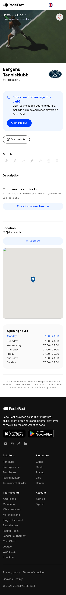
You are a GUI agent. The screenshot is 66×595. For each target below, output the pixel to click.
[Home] (13, 5)
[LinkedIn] (25, 443)
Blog (38, 477)
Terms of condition (34, 572)
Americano (9, 498)
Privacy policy (11, 572)
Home (7, 15)
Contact (40, 483)
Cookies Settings (13, 578)
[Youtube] (5, 443)
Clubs (19, 15)
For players (10, 472)
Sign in (40, 504)
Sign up (40, 498)
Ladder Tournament (14, 535)
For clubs (8, 461)
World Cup (9, 551)
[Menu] (59, 5)
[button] (33, 279)
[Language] (50, 5)
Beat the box (10, 525)
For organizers (12, 467)
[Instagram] (12, 443)
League (7, 546)
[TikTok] (18, 443)
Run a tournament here (31, 206)
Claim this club (19, 122)
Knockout (8, 557)
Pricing (40, 472)
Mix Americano (12, 509)
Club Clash (9, 541)
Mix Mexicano (11, 514)
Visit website (18, 139)
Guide (39, 467)
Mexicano (9, 504)
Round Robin (11, 530)
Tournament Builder (14, 483)
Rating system (12, 477)
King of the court (13, 520)
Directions (35, 241)
